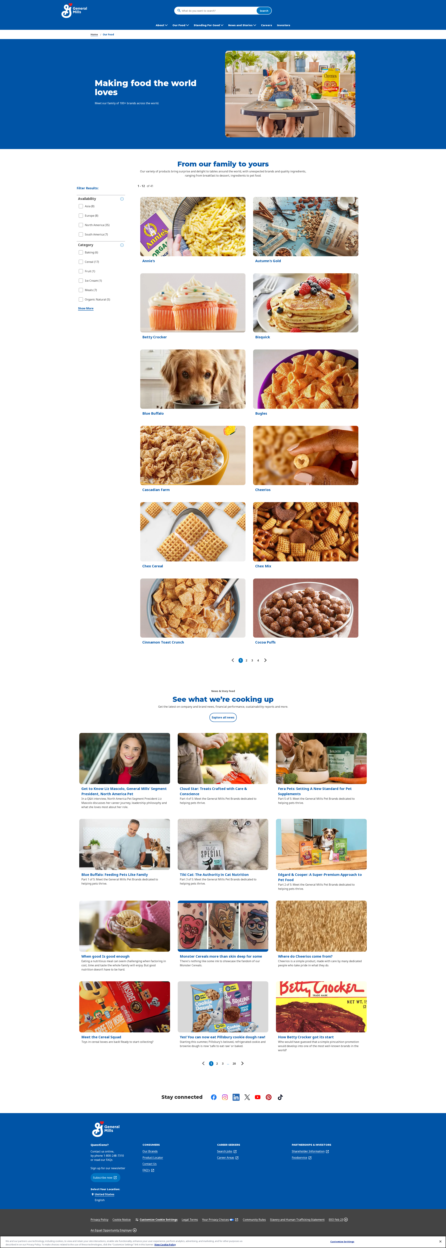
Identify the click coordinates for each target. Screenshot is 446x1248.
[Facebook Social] (214, 1097)
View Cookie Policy (165, 1244)
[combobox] (218, 11)
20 (234, 1064)
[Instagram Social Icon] (225, 1097)
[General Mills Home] (74, 10)
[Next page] (265, 660)
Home (94, 34)
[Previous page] (233, 660)
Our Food (108, 34)
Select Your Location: (105, 1189)
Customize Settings (342, 1241)
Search (264, 10)
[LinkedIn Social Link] (236, 1097)
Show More (86, 308)
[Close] (440, 1241)
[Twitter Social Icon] (247, 1097)
